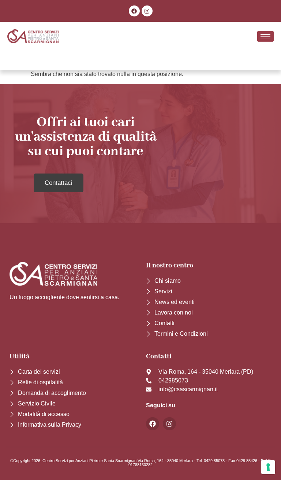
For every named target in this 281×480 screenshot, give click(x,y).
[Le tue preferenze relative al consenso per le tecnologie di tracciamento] (268, 467)
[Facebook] (134, 10)
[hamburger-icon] (265, 36)
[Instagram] (147, 10)
